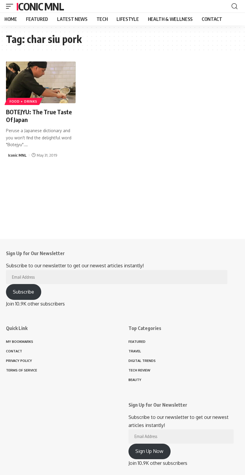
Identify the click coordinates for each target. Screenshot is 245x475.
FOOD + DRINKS (23, 101)
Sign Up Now (149, 451)
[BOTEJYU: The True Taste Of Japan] (41, 82)
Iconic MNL (40, 6)
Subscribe (23, 292)
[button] (11, 6)
